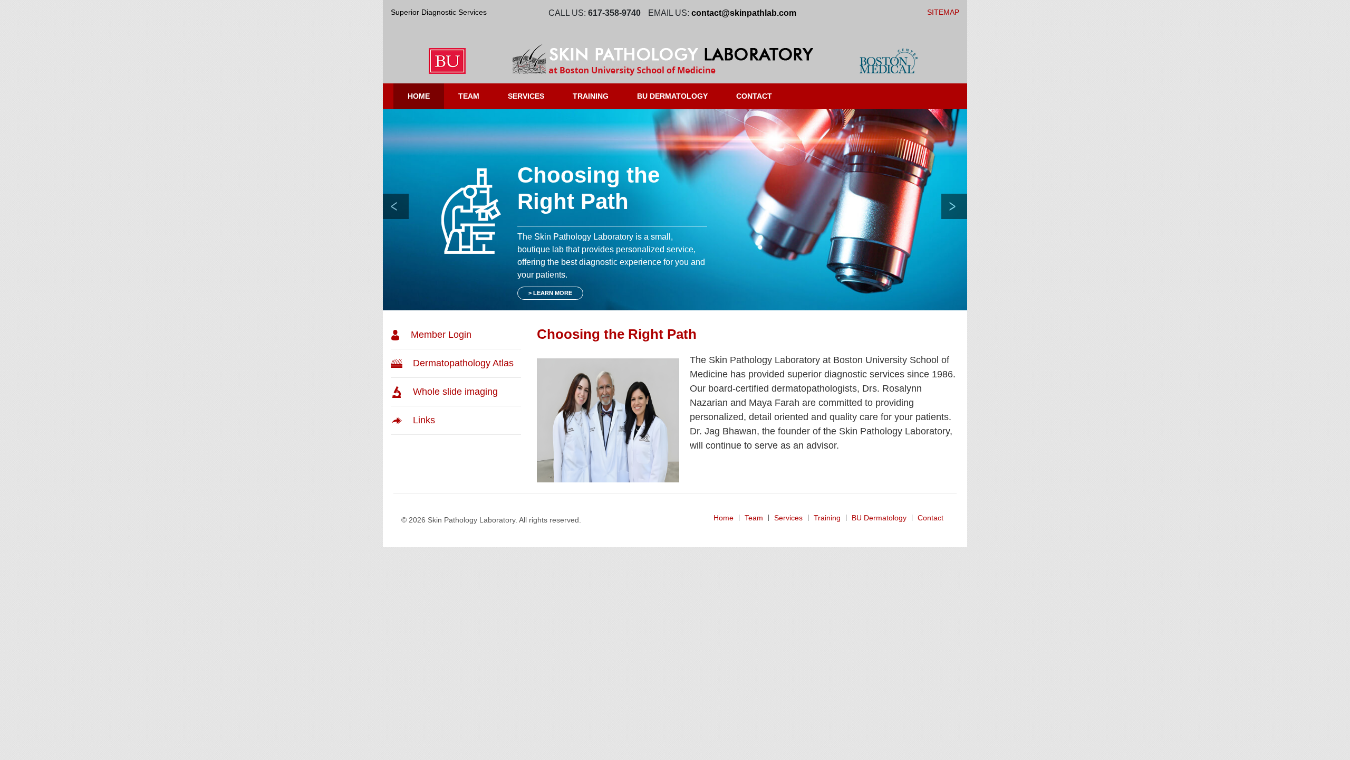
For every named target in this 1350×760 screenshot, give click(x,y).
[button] (396, 206)
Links (424, 420)
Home (419, 96)
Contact (754, 96)
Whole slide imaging (455, 391)
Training (591, 96)
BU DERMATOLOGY (672, 96)
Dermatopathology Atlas (463, 363)
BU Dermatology (879, 518)
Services (526, 96)
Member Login (441, 334)
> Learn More (550, 293)
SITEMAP (943, 12)
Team (476, 96)
